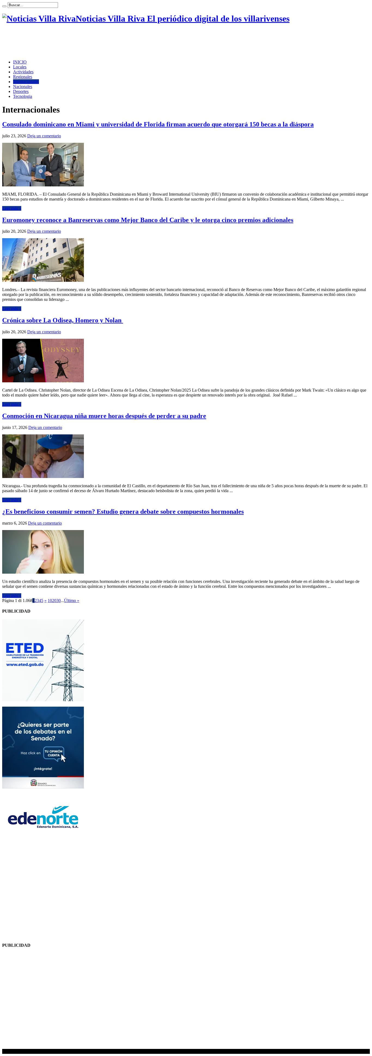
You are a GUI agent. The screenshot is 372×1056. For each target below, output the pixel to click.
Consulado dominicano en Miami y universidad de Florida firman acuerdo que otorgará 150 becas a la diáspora (158, 124)
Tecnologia (22, 96)
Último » (71, 600)
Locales (19, 67)
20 (54, 600)
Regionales (22, 76)
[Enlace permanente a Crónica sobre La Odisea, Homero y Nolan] (43, 381)
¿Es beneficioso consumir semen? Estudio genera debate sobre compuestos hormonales (123, 511)
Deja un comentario (44, 136)
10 (50, 600)
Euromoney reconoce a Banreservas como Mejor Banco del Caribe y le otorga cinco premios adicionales (147, 219)
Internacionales (26, 81)
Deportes (21, 91)
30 (58, 600)
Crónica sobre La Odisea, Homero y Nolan (62, 320)
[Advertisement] (101, 42)
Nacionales (22, 86)
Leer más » (11, 208)
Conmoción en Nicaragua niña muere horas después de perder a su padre (104, 415)
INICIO (20, 62)
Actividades (23, 71)
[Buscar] (4, 6)
